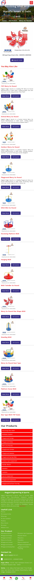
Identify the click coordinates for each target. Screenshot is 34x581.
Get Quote (16, 96)
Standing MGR (6, 337)
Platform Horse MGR (8, 389)
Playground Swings (8, 438)
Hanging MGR (6, 259)
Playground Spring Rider (9, 457)
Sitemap (4, 516)
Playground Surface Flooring (10, 483)
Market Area (5, 527)
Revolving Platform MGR (10, 234)
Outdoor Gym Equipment (9, 461)
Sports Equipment (7, 476)
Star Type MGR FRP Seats (10, 415)
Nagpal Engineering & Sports (17, 492)
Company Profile (6, 514)
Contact (4, 525)
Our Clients (5, 523)
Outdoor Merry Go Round (10, 147)
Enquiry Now (17, 60)
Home (4, 21)
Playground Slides (7, 442)
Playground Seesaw (8, 453)
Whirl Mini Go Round (8, 208)
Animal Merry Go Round (9, 116)
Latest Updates (6, 518)
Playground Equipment (9, 480)
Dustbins (4, 472)
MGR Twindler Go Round (10, 285)
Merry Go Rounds (25, 21)
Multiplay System (7, 434)
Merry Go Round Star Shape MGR (13, 311)
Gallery (4, 520)
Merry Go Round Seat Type (11, 363)
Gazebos (4, 468)
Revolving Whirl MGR (8, 430)
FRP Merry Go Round (9, 86)
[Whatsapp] (16, 578)
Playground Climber (8, 449)
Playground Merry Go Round (11, 177)
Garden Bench (6, 464)
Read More (5, 96)
